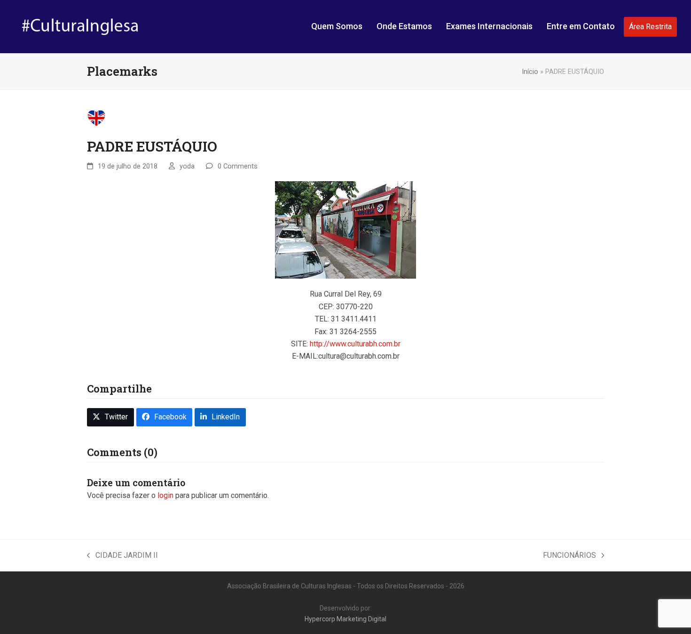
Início (530, 71)
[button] (110, 417)
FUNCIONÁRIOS (569, 556)
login (165, 495)
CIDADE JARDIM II (122, 556)
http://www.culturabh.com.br (355, 343)
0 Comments (238, 166)
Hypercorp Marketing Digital (345, 619)
